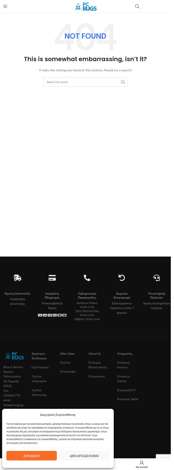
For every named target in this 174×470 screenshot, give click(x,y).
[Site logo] (85, 6)
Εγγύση (65, 362)
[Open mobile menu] (5, 6)
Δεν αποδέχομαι (84, 456)
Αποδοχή (32, 456)
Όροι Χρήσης (40, 367)
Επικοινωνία (96, 376)
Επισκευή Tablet (127, 399)
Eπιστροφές (68, 371)
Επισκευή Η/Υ (126, 390)
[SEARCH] (123, 82)
